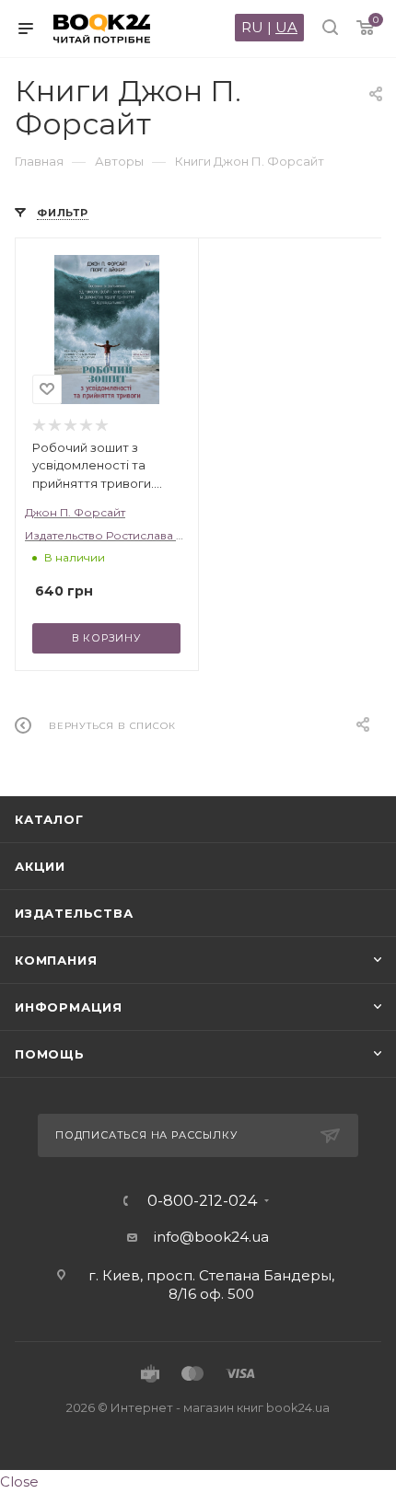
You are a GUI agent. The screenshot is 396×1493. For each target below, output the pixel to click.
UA (286, 27)
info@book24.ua (211, 1236)
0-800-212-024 (202, 1201)
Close (19, 1481)
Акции (40, 866)
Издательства (74, 913)
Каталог (49, 819)
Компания (56, 960)
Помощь (50, 1054)
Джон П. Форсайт (75, 512)
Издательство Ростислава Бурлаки (126, 535)
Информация (68, 1007)
